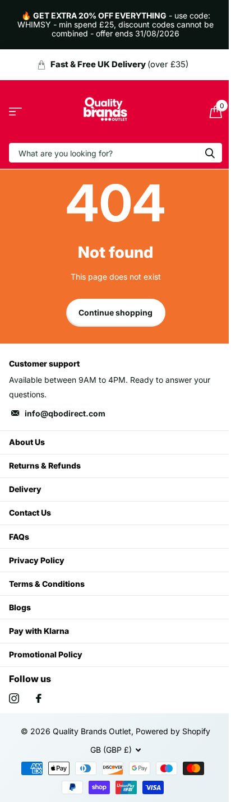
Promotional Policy (45, 654)
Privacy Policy (36, 560)
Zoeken (209, 153)
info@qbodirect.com (65, 413)
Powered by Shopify (173, 731)
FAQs (19, 536)
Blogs (20, 607)
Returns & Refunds (45, 465)
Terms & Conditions (47, 583)
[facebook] (38, 698)
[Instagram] (14, 698)
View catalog (15, 112)
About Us (27, 442)
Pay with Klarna (39, 631)
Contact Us (30, 512)
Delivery (25, 489)
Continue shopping (115, 312)
